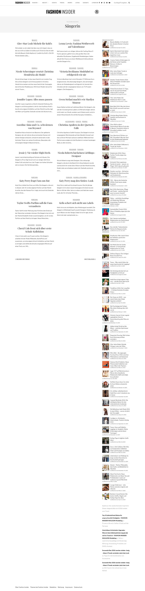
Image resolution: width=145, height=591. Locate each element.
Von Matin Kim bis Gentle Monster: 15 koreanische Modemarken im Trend (118, 246)
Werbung (61, 587)
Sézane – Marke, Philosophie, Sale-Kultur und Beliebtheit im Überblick (119, 467)
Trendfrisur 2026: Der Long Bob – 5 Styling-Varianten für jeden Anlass (120, 290)
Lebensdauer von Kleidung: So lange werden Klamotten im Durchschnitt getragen (119, 457)
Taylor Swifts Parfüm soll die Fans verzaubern (34, 204)
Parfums (34, 177)
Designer (72, 68)
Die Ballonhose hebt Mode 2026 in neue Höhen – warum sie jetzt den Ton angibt (120, 411)
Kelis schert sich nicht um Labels (76, 202)
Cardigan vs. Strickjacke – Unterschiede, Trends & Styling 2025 (119, 420)
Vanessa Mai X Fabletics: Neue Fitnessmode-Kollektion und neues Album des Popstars (119, 364)
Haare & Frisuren (80, 177)
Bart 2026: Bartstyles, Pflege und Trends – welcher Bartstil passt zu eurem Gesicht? (119, 191)
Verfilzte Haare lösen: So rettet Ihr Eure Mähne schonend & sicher (119, 384)
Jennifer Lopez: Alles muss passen (34, 99)
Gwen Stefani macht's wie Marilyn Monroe (76, 101)
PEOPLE (84, 121)
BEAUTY (44, 2)
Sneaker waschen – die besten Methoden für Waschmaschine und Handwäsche (119, 173)
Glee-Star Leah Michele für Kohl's (34, 43)
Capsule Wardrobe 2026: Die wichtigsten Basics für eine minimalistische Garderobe (119, 402)
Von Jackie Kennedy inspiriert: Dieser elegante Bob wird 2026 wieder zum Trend (115, 508)
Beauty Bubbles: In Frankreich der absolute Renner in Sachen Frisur (119, 44)
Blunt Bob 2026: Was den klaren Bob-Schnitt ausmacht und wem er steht (120, 108)
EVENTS (54, 2)
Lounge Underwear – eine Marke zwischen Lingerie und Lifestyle (119, 487)
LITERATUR (95, 2)
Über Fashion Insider (22, 587)
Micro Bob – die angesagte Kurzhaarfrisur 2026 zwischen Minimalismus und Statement (119, 355)
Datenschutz (78, 587)
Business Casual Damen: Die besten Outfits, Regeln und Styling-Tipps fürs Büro (118, 496)
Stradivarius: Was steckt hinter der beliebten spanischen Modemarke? (119, 237)
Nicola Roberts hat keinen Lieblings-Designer (76, 154)
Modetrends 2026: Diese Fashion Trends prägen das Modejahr (118, 155)
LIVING (77, 2)
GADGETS (86, 2)
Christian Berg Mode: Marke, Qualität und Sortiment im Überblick (119, 117)
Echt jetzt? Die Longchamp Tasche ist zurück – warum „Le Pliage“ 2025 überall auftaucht (119, 164)
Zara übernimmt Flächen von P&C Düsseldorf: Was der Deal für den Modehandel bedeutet (119, 137)
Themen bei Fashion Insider (39, 587)
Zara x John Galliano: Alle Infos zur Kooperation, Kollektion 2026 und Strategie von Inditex (119, 448)
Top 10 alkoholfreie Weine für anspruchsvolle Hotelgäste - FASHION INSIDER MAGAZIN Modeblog (114, 517)
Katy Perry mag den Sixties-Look (76, 180)
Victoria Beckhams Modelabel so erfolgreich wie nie (76, 73)
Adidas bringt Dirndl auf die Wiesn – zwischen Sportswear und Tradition (119, 328)
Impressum (69, 587)
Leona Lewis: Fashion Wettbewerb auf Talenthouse (76, 45)
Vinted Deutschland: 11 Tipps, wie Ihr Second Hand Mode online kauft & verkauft (119, 90)
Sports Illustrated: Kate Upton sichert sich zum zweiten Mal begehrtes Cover (119, 53)
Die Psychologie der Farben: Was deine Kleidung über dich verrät (119, 308)
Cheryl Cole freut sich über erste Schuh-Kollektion (34, 230)
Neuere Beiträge (23, 259)
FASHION (35, 2)
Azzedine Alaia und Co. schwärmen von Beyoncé (34, 126)
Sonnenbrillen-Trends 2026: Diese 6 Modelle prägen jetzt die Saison (120, 211)
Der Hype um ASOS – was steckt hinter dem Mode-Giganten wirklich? (118, 299)
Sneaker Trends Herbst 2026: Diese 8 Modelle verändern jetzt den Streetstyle (120, 81)
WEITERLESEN (89, 259)
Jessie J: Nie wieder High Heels (34, 152)
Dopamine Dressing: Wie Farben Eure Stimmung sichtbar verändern (120, 337)
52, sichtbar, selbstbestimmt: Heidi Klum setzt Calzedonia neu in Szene (120, 393)
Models (34, 68)
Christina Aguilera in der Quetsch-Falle (76, 126)
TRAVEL (62, 2)
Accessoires (70, 121)
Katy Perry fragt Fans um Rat (35, 180)
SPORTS (70, 2)
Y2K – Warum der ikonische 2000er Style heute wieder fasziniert (118, 182)
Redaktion (53, 587)
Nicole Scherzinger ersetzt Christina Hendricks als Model (34, 73)
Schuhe (34, 149)
